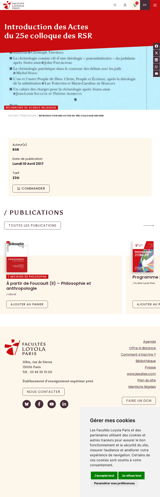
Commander (33, 188)
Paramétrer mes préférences (114, 483)
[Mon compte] (125, 5)
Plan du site (146, 380)
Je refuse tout (131, 475)
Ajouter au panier (27, 304)
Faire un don (138, 400)
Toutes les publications (32, 225)
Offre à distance (142, 348)
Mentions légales (142, 386)
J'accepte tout (104, 475)
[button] (148, 226)
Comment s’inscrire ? (138, 354)
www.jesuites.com (141, 373)
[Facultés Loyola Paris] (13, 5)
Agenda (149, 341)
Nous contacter (43, 391)
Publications (28, 115)
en (144, 5)
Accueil (13, 115)
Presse (150, 367)
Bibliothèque (146, 361)
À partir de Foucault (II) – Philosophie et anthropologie (48, 286)
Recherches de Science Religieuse (31, 107)
